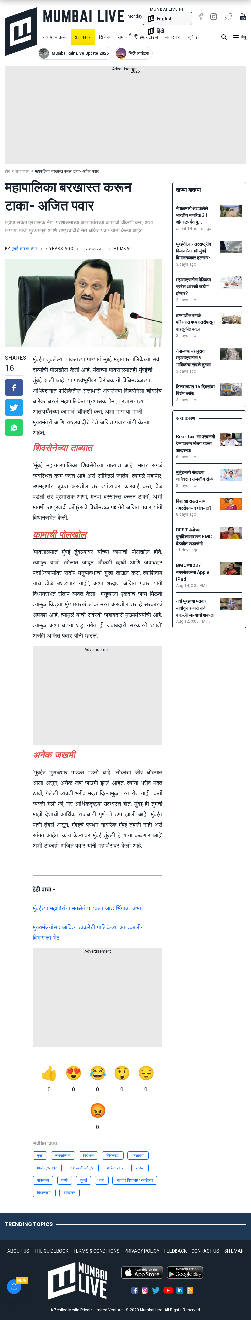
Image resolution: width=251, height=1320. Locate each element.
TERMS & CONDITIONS (96, 1251)
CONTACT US (205, 1251)
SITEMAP (234, 1251)
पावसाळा (43, 1180)
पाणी (64, 1180)
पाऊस (140, 1168)
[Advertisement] (125, 118)
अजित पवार (115, 1168)
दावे (101, 1180)
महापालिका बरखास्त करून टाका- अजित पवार (67, 171)
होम (7, 171)
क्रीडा (193, 37)
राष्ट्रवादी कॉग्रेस (82, 1168)
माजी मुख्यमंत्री (47, 1168)
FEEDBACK (175, 1251)
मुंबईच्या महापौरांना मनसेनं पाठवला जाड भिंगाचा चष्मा (87, 908)
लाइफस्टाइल (146, 37)
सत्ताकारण (83, 37)
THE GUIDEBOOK (51, 1251)
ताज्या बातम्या (55, 37)
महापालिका (63, 1155)
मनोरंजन (173, 37)
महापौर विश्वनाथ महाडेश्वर (135, 1180)
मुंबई (40, 1155)
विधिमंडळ (112, 1155)
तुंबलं (83, 1180)
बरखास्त (69, 1192)
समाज (123, 37)
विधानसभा (44, 1192)
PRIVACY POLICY (142, 1251)
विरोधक (88, 1155)
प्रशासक (138, 1155)
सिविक (104, 37)
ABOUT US (18, 1251)
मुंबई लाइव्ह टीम (24, 248)
